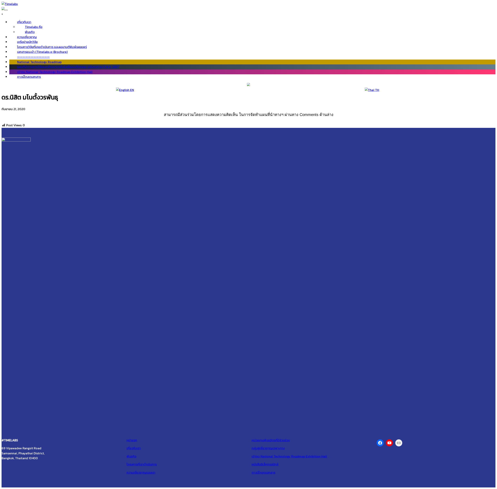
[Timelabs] (10, 4)
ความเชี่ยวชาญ (27, 37)
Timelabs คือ (33, 27)
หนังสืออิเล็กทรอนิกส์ (265, 464)
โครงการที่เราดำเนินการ (142, 464)
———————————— (33, 56)
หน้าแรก (132, 440)
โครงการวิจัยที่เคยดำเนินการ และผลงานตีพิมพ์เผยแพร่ (52, 47)
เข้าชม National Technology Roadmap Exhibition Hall (55, 71)
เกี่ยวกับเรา (24, 22)
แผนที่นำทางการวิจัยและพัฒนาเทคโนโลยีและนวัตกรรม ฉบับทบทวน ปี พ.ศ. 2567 (68, 66)
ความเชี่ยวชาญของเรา (141, 472)
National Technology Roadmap (39, 62)
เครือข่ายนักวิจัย (27, 42)
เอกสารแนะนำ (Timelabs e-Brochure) (42, 51)
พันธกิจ (30, 32)
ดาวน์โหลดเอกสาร (29, 76)
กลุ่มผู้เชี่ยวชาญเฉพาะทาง (268, 448)
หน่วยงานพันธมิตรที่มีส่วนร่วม (271, 440)
